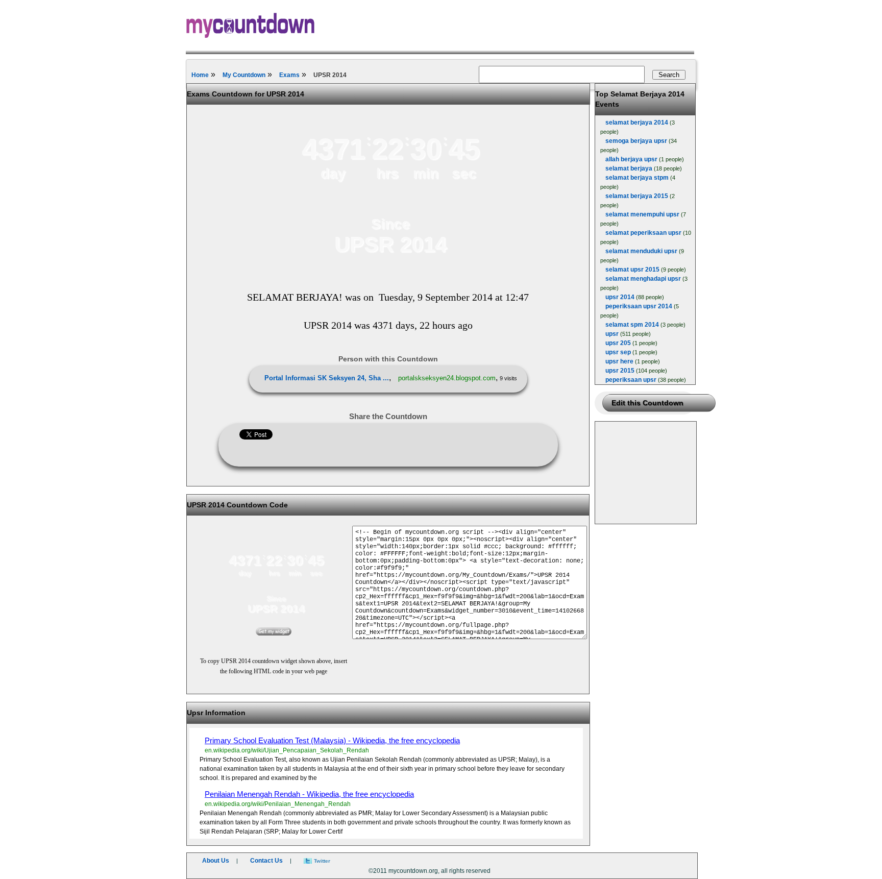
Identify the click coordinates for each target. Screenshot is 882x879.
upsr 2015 (619, 370)
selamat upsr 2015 (632, 269)
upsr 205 (618, 343)
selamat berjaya (628, 168)
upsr (612, 333)
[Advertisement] (646, 473)
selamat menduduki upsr (641, 251)
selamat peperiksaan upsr (643, 232)
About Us (215, 860)
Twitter (322, 861)
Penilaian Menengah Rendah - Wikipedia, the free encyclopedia (309, 794)
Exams (289, 75)
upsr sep (618, 352)
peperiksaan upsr (630, 379)
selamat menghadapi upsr (643, 278)
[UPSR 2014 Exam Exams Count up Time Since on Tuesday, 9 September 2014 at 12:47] (273, 633)
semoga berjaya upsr (636, 140)
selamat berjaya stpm (637, 177)
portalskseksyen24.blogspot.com (447, 378)
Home (200, 75)
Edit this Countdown (647, 403)
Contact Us (266, 860)
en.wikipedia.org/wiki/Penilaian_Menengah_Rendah (278, 804)
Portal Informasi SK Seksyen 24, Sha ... (326, 378)
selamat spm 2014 (632, 324)
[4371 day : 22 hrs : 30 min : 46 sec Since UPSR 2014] (390, 266)
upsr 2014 (619, 297)
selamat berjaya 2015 (636, 196)
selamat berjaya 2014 (636, 122)
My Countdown (244, 75)
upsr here (619, 361)
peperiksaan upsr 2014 (638, 306)
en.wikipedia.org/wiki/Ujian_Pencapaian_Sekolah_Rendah (287, 750)
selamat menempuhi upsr (642, 214)
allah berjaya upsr (631, 159)
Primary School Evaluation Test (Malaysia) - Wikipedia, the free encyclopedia (332, 740)
